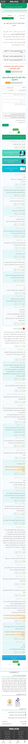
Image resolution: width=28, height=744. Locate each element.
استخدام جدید (20, 738)
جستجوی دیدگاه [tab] (22, 90)
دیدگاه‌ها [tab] (24, 87)
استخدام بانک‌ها (7, 732)
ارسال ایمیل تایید (21, 122)
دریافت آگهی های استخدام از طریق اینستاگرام (16, 718)
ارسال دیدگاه (5, 125)
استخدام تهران (20, 734)
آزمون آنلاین (7, 736)
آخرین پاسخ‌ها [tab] (10, 87)
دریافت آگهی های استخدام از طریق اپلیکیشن (16, 712)
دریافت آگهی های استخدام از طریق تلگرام (17, 715)
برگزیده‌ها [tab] (11, 90)
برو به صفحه (15, 129)
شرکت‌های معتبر (7, 738)
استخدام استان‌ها (7, 734)
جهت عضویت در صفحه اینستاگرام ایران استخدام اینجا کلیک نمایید (14, 657)
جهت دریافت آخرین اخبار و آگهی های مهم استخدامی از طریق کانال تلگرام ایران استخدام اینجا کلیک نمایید (14, 137)
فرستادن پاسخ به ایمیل (20, 120)
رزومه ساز (20, 736)
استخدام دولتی (21, 732)
